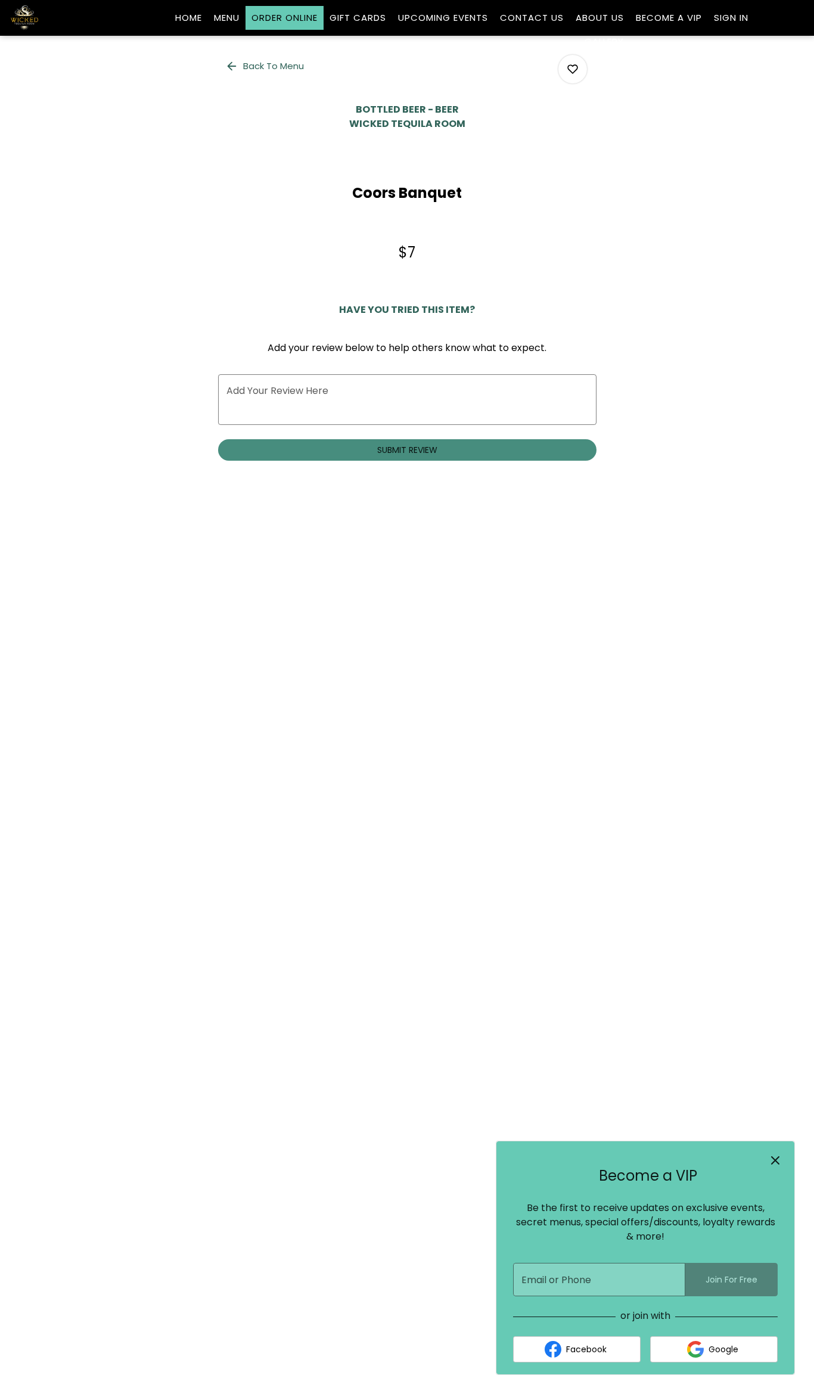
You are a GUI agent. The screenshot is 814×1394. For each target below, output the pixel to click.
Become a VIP (669, 17)
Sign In (731, 17)
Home (188, 17)
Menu (227, 17)
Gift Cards (358, 17)
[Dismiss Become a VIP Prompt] (775, 1160)
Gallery (604, 41)
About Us (600, 17)
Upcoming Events (443, 17)
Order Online (284, 17)
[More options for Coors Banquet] (572, 69)
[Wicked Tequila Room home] (63, 18)
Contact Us (532, 17)
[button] (266, 66)
